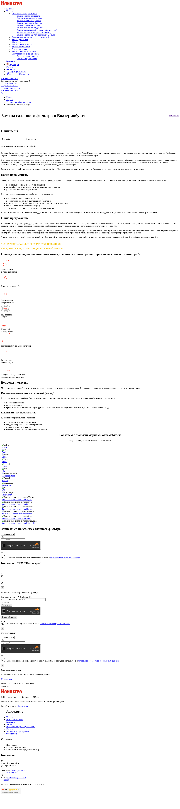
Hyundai (5, 466)
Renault (5, 480)
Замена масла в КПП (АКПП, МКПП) (34, 32)
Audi (4, 452)
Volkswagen (7, 495)
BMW (4, 457)
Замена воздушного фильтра (29, 18)
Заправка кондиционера (27, 56)
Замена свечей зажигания (28, 25)
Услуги (9, 717)
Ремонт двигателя (20, 39)
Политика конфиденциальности (20, 727)
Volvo (4, 447)
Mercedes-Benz (8, 476)
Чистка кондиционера (27, 58)
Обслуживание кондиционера (25, 54)
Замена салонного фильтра (29, 20)
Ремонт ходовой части (22, 44)
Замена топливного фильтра (29, 23)
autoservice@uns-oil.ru (19, 74)
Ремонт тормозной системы (24, 51)
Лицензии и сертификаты (18, 731)
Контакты (10, 722)
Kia (3, 471)
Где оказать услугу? (10, 597)
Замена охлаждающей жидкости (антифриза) (37, 30)
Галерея (9, 729)
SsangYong (6, 485)
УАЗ (3, 490)
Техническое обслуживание (24, 13)
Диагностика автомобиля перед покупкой (30, 37)
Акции (9, 724)
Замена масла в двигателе (28, 16)
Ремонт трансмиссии (21, 47)
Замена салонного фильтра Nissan (17, 509)
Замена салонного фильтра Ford (16, 504)
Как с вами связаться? (11, 599)
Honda (4, 461)
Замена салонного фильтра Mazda (17, 514)
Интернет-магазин (9, 78)
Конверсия (23, 706)
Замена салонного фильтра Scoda (16, 518)
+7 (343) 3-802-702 (9, 83)
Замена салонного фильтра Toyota (17, 499)
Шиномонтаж (18, 42)
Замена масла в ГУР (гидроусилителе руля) (36, 35)
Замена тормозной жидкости (30, 28)
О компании (11, 734)
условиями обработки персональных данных (98, 661)
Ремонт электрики (20, 49)
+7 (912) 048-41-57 (17, 72)
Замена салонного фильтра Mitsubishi (18, 523)
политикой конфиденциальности (65, 558)
